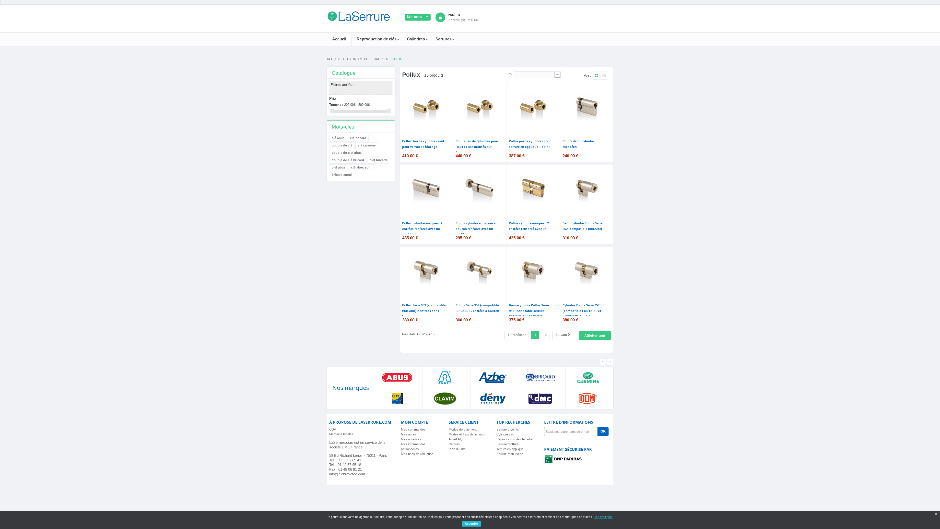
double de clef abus (347, 153)
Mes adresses (411, 439)
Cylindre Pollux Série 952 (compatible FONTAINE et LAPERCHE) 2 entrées (582, 311)
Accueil (334, 59)
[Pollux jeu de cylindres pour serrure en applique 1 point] (533, 107)
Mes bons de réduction (417, 454)
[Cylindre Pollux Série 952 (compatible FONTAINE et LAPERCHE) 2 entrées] (587, 271)
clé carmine (367, 145)
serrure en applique (509, 449)
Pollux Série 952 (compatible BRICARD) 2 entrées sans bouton (424, 311)
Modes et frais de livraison (467, 434)
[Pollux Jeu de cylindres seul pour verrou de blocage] (426, 107)
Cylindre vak (505, 434)
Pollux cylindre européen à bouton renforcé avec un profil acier (476, 229)
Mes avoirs (409, 434)
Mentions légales (341, 434)
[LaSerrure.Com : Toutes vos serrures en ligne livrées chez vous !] (361, 16)
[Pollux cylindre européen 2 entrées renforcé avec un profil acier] (426, 189)
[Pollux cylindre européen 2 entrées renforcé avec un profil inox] (533, 189)
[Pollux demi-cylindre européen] (587, 107)
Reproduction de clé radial (514, 439)
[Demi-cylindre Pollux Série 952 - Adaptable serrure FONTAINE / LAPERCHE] (533, 271)
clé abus (338, 138)
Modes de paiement (463, 429)
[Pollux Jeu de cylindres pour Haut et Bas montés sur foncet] (480, 107)
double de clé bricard (348, 160)
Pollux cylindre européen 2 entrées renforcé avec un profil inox (529, 229)
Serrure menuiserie (509, 454)
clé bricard (358, 138)
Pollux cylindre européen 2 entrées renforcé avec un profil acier (422, 229)
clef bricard (378, 160)
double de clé (342, 145)
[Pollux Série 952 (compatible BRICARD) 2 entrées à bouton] (480, 271)
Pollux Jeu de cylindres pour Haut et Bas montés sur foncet (477, 147)
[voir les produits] (398, 378)
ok (603, 431)
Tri (511, 74)
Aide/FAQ (455, 439)
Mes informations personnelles (413, 446)
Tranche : (336, 105)
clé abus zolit (361, 167)
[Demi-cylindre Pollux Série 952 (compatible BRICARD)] (587, 189)
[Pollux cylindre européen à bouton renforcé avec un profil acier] (480, 189)
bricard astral (342, 175)
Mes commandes (413, 429)
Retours (454, 444)
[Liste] (604, 75)
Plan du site (457, 449)
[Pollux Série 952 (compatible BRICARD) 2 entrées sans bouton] (426, 271)
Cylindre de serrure (366, 59)
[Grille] (596, 75)
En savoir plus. (603, 517)
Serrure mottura (507, 444)
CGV (332, 429)
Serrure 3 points (507, 429)
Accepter (471, 523)
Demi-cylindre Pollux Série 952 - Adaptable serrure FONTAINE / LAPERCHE (529, 311)
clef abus (338, 167)
